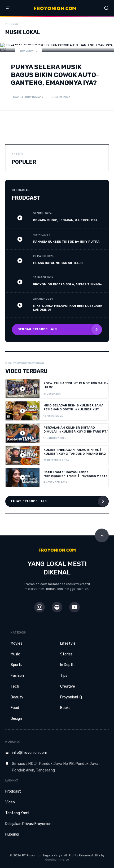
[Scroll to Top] (102, 535)
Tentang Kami (17, 813)
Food (15, 708)
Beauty (17, 697)
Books (65, 708)
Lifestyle (68, 643)
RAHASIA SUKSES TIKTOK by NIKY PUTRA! (66, 241)
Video (10, 802)
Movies (16, 643)
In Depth (67, 665)
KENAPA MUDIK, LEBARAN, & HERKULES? (65, 220)
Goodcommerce (57, 859)
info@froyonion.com (29, 752)
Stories (66, 654)
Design (16, 718)
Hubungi (12, 834)
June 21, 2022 (61, 97)
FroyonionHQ (28, 51)
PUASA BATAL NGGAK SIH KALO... (59, 263)
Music (15, 654)
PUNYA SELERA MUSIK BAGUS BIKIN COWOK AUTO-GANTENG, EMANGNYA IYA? (55, 75)
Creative (67, 686)
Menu (8, 8)
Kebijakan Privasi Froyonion (28, 824)
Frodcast (13, 791)
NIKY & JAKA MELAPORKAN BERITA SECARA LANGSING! (67, 307)
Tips (63, 675)
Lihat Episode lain (29, 501)
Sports (16, 665)
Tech (15, 686)
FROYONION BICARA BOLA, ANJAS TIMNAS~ (67, 284)
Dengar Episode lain (37, 329)
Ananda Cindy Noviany (27, 97)
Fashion (17, 675)
